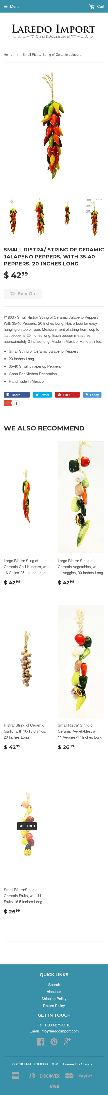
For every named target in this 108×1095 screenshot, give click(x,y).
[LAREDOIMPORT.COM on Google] (67, 1043)
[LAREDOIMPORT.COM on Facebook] (40, 1043)
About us (54, 991)
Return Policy (54, 1005)
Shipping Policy (54, 998)
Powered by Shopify (77, 1064)
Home (8, 54)
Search (54, 984)
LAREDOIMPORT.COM (41, 1064)
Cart (100, 6)
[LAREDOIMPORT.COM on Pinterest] (54, 1043)
